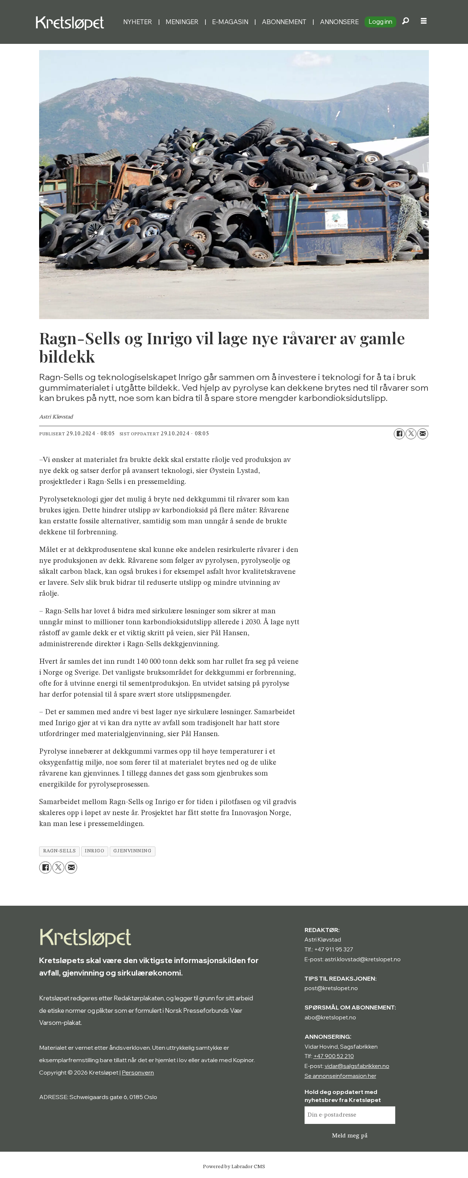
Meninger (182, 22)
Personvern (138, 1072)
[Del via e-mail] (422, 433)
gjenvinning (132, 851)
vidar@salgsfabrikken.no (357, 1066)
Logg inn (380, 21)
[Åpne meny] (424, 22)
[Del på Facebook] (399, 433)
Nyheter (137, 22)
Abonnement (284, 22)
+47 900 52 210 (333, 1056)
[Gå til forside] (76, 22)
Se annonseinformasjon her (340, 1075)
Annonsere (339, 22)
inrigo (94, 851)
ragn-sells (59, 851)
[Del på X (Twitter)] (410, 433)
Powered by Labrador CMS (234, 1166)
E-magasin (230, 22)
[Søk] (405, 22)
